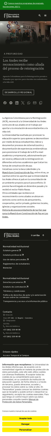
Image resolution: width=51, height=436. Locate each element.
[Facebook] (5, 103)
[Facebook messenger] (11, 103)
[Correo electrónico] (35, 103)
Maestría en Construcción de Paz (18, 172)
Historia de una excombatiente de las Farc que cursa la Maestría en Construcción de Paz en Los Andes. (25, 213)
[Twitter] (23, 103)
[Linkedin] (17, 103)
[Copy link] (41, 103)
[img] (12, 15)
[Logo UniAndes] (12, 15)
